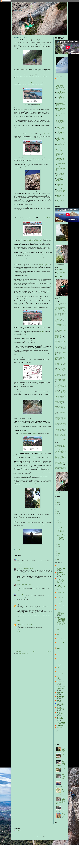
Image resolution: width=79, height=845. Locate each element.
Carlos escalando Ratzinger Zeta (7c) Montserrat (59, 179)
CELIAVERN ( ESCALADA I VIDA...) (61, 609)
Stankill (56, 456)
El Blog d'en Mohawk (60, 725)
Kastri (62, 372)
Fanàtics (56, 357)
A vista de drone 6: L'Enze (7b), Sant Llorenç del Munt (60, 113)
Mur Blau (62, 391)
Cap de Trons (60, 325)
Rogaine (58, 423)
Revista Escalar (59, 416)
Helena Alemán (59, 727)
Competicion (57, 340)
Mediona (63, 387)
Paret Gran (48, 217)
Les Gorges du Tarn (60, 381)
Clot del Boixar (59, 336)
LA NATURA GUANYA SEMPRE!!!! (60, 594)
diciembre (59, 522)
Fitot (61, 358)
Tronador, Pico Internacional (59, 664)
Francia (60, 359)
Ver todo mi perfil (58, 80)
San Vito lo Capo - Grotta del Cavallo (60, 433)
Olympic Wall (57, 395)
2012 (58, 519)
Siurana (56, 454)
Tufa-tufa (42, 331)
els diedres (27, 551)
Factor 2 (58, 671)
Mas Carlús (57, 387)
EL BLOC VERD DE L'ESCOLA (60, 650)
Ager (60, 303)
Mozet (58, 391)
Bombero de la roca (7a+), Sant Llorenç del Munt (60, 125)
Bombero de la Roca (23, 5)
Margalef (62, 386)
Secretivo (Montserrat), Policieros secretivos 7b (60, 182)
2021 (58, 502)
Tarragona (62, 458)
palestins (57, 396)
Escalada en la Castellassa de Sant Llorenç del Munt (59, 153)
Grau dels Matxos (62, 365)
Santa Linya (57, 444)
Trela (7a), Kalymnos (59, 177)
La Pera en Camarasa (61, 535)
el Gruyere (30, 266)
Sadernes (61, 424)
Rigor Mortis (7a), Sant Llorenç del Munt (60, 133)
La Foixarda (62, 374)
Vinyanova (60, 467)
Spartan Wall (62, 455)
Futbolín (60, 360)
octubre (59, 526)
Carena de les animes (32, 83)
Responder (18, 565)
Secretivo (63, 446)
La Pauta (64, 376)
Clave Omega (62, 334)
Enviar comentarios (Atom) (23, 653)
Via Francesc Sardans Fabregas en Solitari (60, 709)
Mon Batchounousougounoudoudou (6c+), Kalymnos (60, 190)
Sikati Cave (57, 451)
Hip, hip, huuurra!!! (60, 598)
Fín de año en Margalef (60, 693)
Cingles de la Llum (62, 332)
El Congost (56, 348)
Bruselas (58, 316)
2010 (57, 559)
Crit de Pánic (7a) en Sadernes (60, 196)
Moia (59, 389)
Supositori (62, 457)
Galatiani (63, 360)
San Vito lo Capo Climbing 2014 (60, 169)
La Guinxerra (59, 683)
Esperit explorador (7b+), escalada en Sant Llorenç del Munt (60, 104)
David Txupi (34, 433)
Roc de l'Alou (59, 418)
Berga (60, 313)
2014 (57, 515)
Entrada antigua (48, 651)
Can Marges (61, 322)
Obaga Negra (57, 392)
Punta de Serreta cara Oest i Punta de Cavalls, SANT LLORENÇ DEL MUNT (61, 600)
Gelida (56, 362)
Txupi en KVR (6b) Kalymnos (59, 193)
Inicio (34, 651)
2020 (58, 504)
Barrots (63, 308)
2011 (57, 520)
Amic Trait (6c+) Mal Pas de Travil (60, 199)
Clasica (57, 334)
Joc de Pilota (58, 370)
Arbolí (57, 306)
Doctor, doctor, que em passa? (61, 714)
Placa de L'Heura (47, 134)
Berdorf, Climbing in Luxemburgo (59, 171)
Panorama (62, 396)
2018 (57, 508)
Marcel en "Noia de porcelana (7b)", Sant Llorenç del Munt (60, 121)
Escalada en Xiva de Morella (60, 682)
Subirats (62, 456)
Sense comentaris (58, 450)
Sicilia (63, 450)
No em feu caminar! (60, 717)
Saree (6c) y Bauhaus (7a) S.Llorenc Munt (60, 201)
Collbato (62, 337)
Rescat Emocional (62, 414)
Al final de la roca (60, 703)
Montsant (56, 390)
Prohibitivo (63, 408)
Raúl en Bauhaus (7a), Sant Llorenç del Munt (60, 159)
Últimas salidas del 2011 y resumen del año (63, 749)
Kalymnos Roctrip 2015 (60, 144)
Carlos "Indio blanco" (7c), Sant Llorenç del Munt (60, 98)
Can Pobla (60, 323)
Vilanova (61, 466)
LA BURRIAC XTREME (60, 636)
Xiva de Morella (58, 271)
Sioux (63, 452)
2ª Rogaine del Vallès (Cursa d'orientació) (63, 756)
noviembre (60, 524)
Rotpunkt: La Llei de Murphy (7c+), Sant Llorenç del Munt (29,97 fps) (60, 87)
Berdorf (56, 313)
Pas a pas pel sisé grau (61, 704)
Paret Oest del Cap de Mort (59, 401)
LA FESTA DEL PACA (60, 593)
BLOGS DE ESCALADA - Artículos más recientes (61, 723)
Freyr (63, 359)
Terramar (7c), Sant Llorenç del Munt (59, 156)
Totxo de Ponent (62, 462)
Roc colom (63, 417)
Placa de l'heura (42, 551)
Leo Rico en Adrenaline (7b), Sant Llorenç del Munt (60, 139)
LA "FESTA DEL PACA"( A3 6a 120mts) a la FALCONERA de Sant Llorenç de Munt (61, 613)
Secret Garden (57, 446)
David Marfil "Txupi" (20, 594)
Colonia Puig (57, 339)
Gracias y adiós (59, 659)
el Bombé (61, 346)
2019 (57, 506)
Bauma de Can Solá (58, 309)
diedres (25, 433)
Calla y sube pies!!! (60, 692)
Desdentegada (57, 343)
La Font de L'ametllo (60, 375)
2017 (57, 509)
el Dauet (61, 348)
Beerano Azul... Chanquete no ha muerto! (61, 631)
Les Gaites (33, 361)
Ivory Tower (63, 369)
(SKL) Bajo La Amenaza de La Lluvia (61, 575)
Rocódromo (63, 422)
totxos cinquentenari (58, 463)
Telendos (62, 460)
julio (58, 546)
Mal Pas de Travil (62, 385)
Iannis (61, 368)
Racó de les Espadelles (62, 412)
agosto (59, 544)
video (56, 466)
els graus (62, 354)
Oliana (63, 394)
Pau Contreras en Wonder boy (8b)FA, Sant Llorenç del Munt (60, 136)
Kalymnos (57, 372)
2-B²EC (58, 578)
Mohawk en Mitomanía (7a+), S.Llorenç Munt (60, 187)
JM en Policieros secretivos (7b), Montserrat (59, 147)
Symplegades (57, 458)
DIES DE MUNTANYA (60, 696)
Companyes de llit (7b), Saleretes (60, 166)
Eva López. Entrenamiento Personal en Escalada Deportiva (61, 618)
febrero (59, 555)
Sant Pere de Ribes (61, 442)
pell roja (56, 402)
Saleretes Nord (57, 425)
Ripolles (59, 417)
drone (57, 345)
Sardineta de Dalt (61, 445)
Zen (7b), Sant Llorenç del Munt (60, 164)
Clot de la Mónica (62, 335)
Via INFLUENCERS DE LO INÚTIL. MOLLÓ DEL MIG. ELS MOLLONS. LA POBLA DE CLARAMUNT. (61, 568)
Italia (59, 369)
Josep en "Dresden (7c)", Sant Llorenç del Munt (60, 95)
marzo (59, 553)
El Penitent (61, 351)
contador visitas (16, 832)
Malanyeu (58, 386)
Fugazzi (56, 360)
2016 (57, 511)
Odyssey (58, 394)
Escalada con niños (59, 356)
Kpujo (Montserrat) (59, 276)
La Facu (58, 374)
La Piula (62, 378)
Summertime (57, 457)
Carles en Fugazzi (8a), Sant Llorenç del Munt (60, 150)
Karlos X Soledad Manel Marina (61, 687)
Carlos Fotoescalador (43, 264)
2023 (58, 499)
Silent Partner (62, 451)
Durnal (62, 345)
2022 (58, 500)
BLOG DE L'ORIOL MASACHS (60, 648)
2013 (57, 517)
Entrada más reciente (18, 651)
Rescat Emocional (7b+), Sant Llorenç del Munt (60, 128)
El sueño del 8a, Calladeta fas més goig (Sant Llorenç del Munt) (60, 109)
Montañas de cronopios (61, 605)
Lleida (61, 383)
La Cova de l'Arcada (62, 373)
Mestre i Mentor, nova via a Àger (61, 644)
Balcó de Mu (62, 306)
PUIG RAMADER (59, 655)
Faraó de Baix (61, 357)
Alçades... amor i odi (60, 643)
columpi (62, 339)
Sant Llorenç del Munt (23, 44)
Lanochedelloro (58, 275)
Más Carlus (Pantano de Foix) (60, 273)
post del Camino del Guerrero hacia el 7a (33, 240)
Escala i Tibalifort (60, 700)
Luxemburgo (58, 384)
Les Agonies (58, 380)
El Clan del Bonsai (61, 347)
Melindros (56, 389)
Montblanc (63, 389)
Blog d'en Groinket (60, 654)
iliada (64, 368)
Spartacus (57, 455)
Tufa (57, 658)
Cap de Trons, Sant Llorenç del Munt (59, 161)
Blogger (45, 837)
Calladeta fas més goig (62, 318)
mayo (59, 550)
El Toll (59, 352)
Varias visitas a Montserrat (60, 542)
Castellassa (60, 330)
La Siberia (59, 379)
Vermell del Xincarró (60, 464)
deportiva (62, 342)
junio (59, 548)
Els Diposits (59, 353)
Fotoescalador (19, 559)
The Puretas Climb (60, 639)
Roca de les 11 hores (61, 419)
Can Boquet (60, 320)
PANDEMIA (58, 635)
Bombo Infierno (62, 315)
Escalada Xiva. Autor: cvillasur (60, 689)
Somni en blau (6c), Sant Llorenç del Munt (60, 93)
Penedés (60, 402)
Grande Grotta (59, 364)
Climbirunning (57, 335)
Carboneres (60, 326)
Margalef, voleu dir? (60, 697)
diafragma (64, 343)
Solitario (63, 453)
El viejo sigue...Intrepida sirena (61, 678)
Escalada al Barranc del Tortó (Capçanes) (61, 673)
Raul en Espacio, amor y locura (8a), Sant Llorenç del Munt (60, 101)
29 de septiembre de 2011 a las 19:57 (25, 624)
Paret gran (37, 551)
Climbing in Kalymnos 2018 (60, 107)
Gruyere (30, 551)
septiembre (60, 527)
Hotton (58, 368)
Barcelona (59, 308)
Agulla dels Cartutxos (62, 304)
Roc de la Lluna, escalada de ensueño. (63, 776)
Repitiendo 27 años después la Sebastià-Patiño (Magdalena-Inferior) (60, 581)
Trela (64, 463)
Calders (63, 317)
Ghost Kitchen (61, 362)
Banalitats (58, 629)
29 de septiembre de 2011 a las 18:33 (25, 584)
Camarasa (58, 319)
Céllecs (60, 331)
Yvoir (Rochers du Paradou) (59, 469)
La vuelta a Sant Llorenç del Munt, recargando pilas (60, 530)
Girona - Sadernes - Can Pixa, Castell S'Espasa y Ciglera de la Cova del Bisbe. (61, 588)
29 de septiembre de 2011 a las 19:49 (25, 605)
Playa (62, 407)
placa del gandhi (61, 406)
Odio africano (63, 392)
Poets (60, 408)
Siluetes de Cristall (58, 452)
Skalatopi (58, 585)
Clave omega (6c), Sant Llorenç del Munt (60, 130)
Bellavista (62, 312)
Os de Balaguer (62, 395)
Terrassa (57, 461)
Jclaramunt (30, 522)
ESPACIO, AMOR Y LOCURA (60, 573)
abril (58, 551)
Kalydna (63, 370)
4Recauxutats (59, 676)
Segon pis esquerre (61, 449)
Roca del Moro (57, 420)
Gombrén (57, 363)
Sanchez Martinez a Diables (60, 719)
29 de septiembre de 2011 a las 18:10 (26, 568)
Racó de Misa (58, 413)
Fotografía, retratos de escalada (61, 667)
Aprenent (58, 712)
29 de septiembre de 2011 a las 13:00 (28, 559)
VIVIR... (58, 606)
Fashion (56, 358)
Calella (56, 318)
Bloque (59, 314)
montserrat (63, 390)
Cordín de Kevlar (59, 662)
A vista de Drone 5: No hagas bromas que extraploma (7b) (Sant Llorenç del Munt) (60, 117)
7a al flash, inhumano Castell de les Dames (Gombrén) (61, 538)
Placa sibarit (57, 407)
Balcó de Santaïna (58, 307)
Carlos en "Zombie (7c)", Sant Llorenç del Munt (60, 90)
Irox (56, 369)
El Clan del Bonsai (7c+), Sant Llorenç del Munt (60, 143)
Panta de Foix (58, 397)
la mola (60, 376)
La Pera (57, 378)
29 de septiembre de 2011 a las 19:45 (30, 594)
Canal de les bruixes (60, 324)
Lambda (64, 379)
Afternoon (56, 303)
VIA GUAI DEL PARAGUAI (61, 640)
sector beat (59, 447)
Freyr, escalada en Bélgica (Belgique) (61, 533)
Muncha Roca (59, 707)
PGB (17, 584)
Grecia (58, 367)
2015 (58, 513)
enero (59, 557)
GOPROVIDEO (63, 363)
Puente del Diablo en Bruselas (60, 185)
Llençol (64, 382)
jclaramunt (18, 568)
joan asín (58, 565)
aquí (17, 137)
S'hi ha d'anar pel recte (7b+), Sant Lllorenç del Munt (60, 174)
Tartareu (56, 460)
